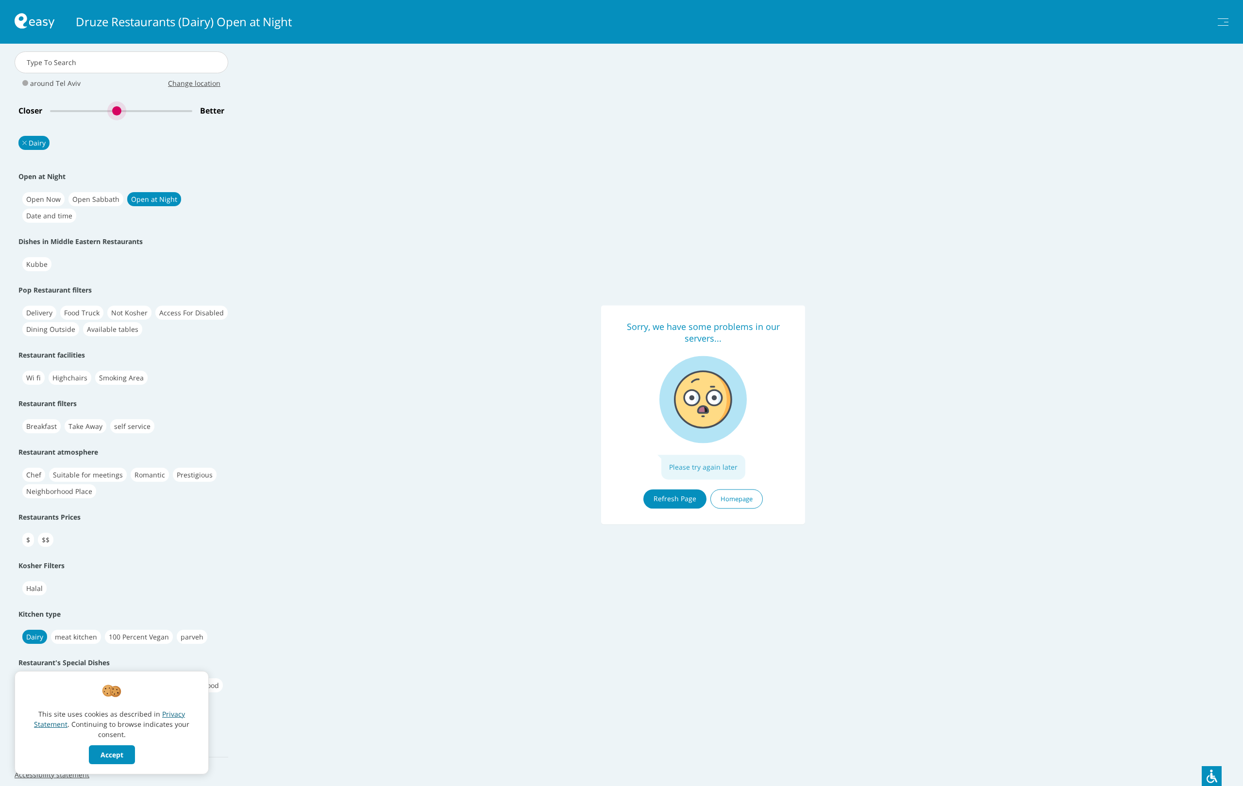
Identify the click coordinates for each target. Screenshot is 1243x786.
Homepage (737, 498)
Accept (112, 754)
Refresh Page (675, 498)
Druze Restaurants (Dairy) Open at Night (184, 22)
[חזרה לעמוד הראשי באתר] (34, 22)
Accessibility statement (52, 774)
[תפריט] (1223, 22)
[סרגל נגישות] (1212, 776)
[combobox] (121, 62)
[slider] (121, 111)
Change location (194, 83)
